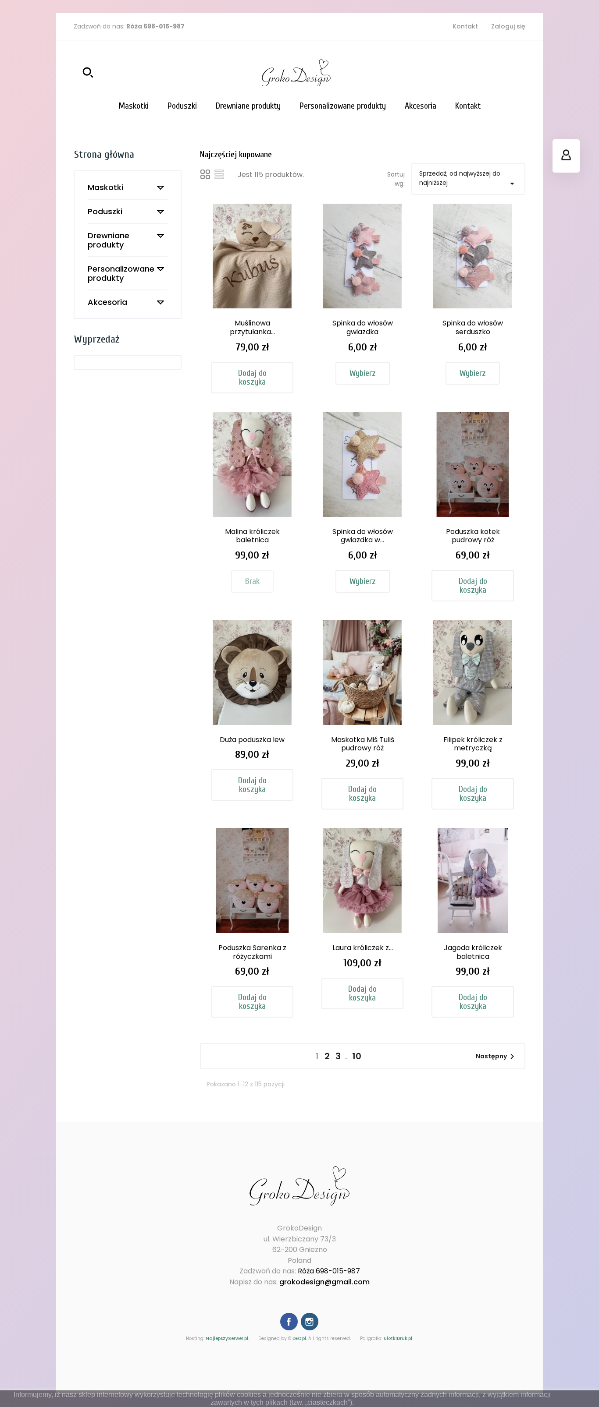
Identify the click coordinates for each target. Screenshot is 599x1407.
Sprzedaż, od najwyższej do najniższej (468, 179)
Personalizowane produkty (121, 273)
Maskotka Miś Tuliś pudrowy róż (362, 744)
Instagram (309, 1321)
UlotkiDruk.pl (398, 1338)
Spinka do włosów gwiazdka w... (362, 536)
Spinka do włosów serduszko (472, 327)
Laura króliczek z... (362, 948)
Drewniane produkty (108, 240)
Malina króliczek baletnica (252, 536)
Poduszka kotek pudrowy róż (473, 536)
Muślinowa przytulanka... (252, 327)
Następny (496, 1056)
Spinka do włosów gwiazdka (362, 327)
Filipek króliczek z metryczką (473, 744)
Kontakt (465, 26)
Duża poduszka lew (252, 740)
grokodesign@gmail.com (324, 1282)
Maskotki (105, 187)
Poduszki (105, 211)
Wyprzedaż (96, 339)
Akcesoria (107, 302)
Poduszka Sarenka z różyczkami (252, 952)
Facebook (289, 1321)
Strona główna (104, 154)
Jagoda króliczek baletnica (473, 952)
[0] (516, 73)
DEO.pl (299, 1338)
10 (356, 1056)
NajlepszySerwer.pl (227, 1338)
